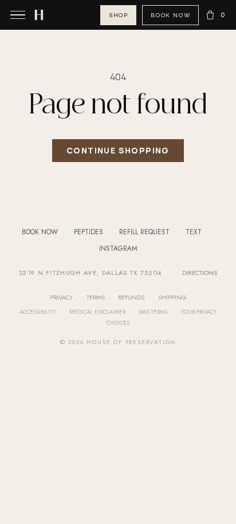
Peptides (88, 232)
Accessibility (37, 312)
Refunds (131, 297)
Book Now (170, 15)
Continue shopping (118, 150)
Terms (95, 297)
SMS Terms (153, 312)
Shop (118, 15)
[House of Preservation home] (39, 15)
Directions (199, 272)
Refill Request (144, 232)
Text (194, 232)
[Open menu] (17, 15)
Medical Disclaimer (97, 312)
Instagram (118, 248)
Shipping (172, 297)
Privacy (61, 297)
